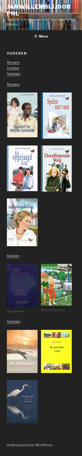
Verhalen (13, 74)
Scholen (13, 68)
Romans (13, 62)
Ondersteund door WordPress (30, 445)
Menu (43, 36)
